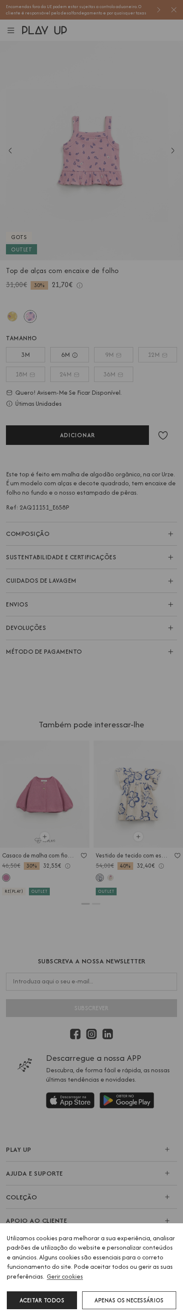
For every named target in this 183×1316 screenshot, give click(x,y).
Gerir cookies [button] (65, 1276)
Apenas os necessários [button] (129, 1300)
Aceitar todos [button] (42, 1300)
